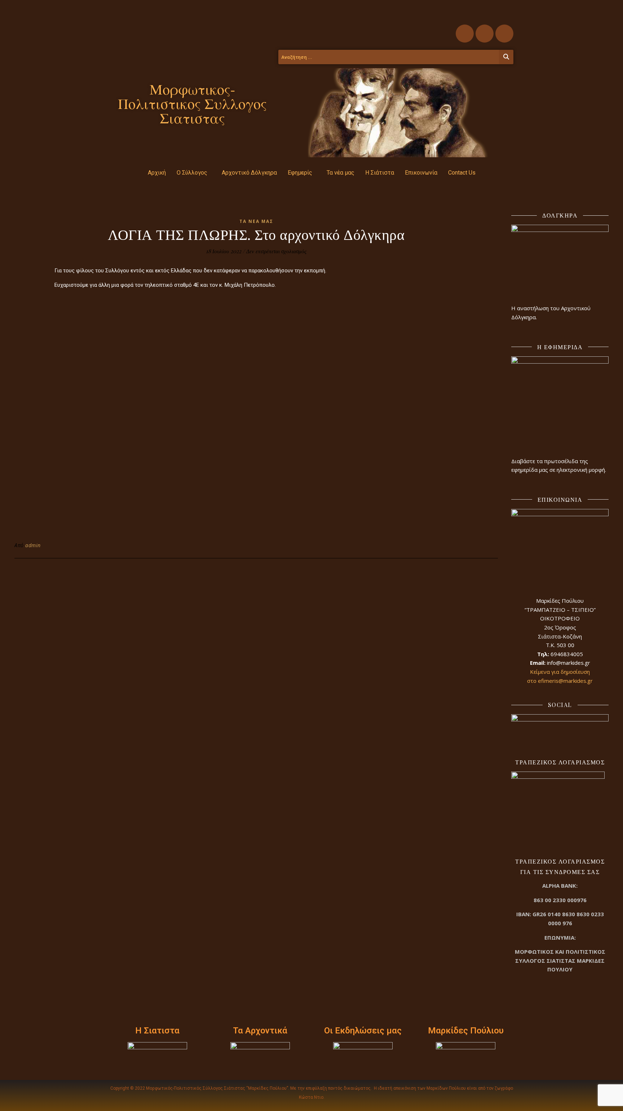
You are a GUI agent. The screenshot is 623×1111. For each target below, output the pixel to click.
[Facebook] (465, 34)
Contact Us (462, 172)
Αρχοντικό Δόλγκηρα (249, 172)
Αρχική (157, 172)
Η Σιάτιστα (379, 172)
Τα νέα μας (340, 172)
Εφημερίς (300, 172)
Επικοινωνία (421, 172)
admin (33, 545)
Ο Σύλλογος (192, 172)
